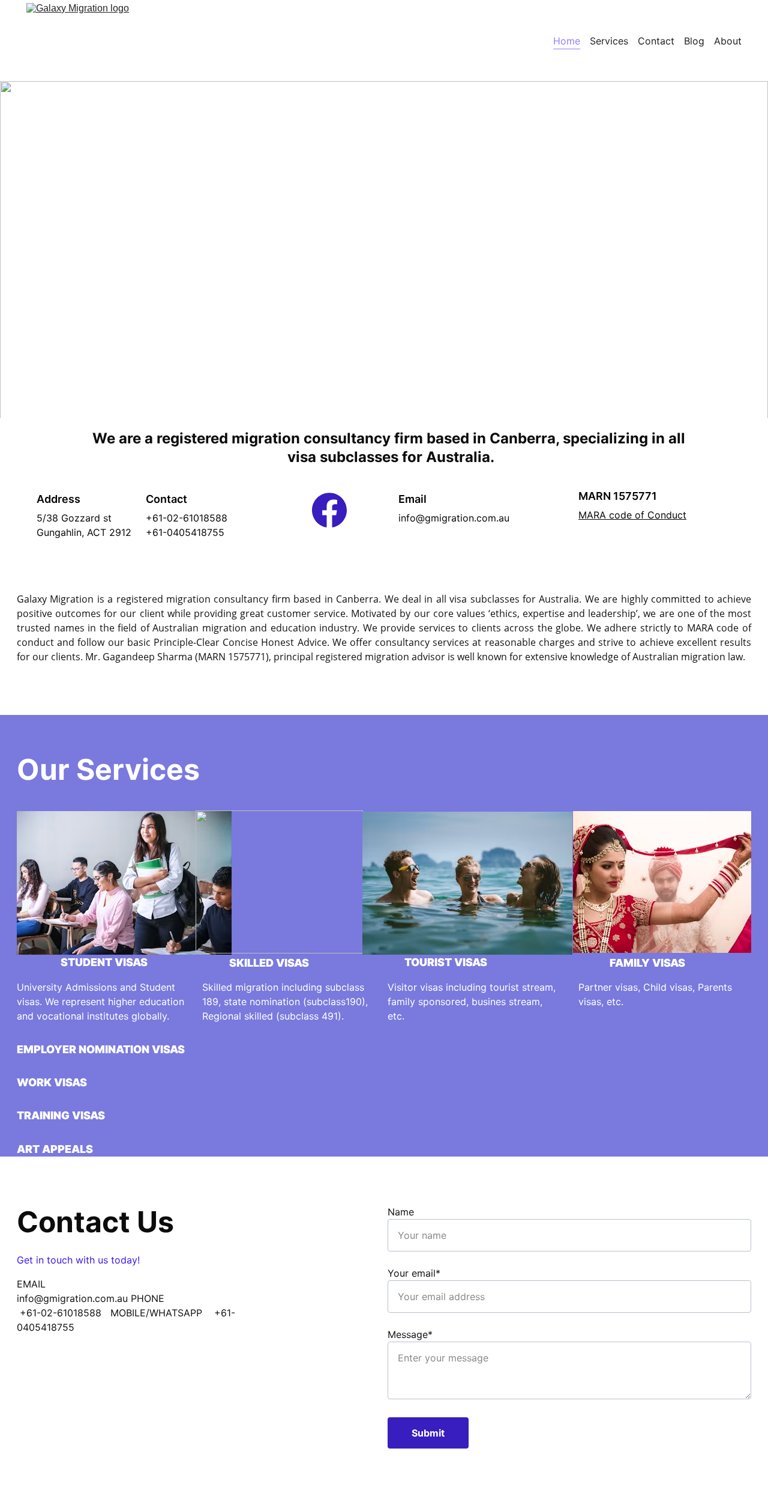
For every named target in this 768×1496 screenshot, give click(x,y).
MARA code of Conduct (632, 515)
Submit (428, 1433)
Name (401, 1212)
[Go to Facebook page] (329, 510)
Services (609, 41)
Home (566, 41)
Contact (656, 41)
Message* (410, 1334)
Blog (694, 41)
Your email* (414, 1273)
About (728, 41)
